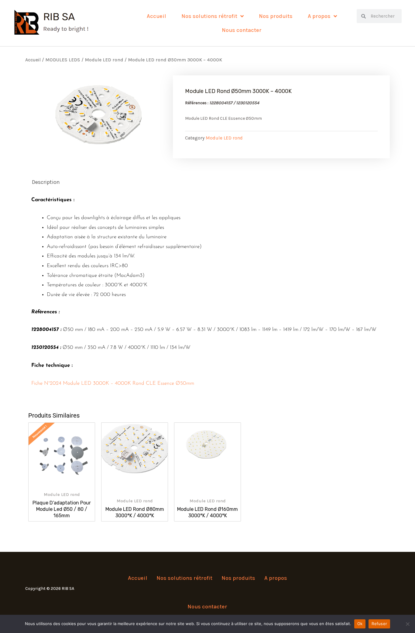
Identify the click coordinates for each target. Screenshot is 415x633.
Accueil (156, 16)
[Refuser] (407, 624)
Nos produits (276, 16)
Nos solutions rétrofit (209, 16)
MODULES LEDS (62, 60)
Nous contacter (242, 30)
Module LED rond (104, 60)
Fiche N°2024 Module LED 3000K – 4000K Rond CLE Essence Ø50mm (112, 383)
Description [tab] (46, 182)
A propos (319, 16)
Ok (360, 623)
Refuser (379, 623)
